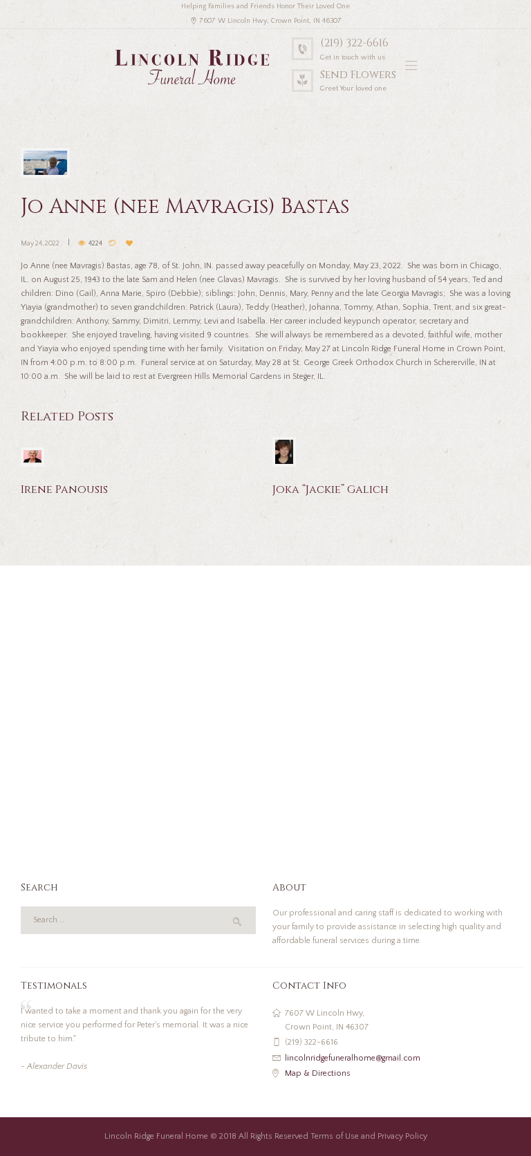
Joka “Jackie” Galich (330, 489)
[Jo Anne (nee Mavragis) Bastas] (45, 163)
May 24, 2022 (40, 244)
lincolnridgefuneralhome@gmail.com (352, 1058)
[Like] (131, 243)
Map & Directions (318, 1073)
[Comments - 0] (114, 243)
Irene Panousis (64, 489)
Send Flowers (358, 75)
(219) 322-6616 (354, 43)
